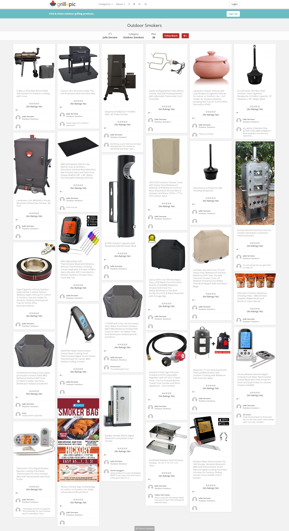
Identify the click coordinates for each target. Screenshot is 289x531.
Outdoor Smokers (30, 119)
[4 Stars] (36, 104)
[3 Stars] (34, 104)
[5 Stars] (38, 104)
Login (235, 4)
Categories (105, 4)
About (119, 4)
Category (133, 35)
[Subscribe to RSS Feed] (139, 4)
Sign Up (233, 13)
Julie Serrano (28, 116)
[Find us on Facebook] (129, 4)
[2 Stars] (32, 104)
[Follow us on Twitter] (134, 4)
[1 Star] (30, 104)
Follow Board (171, 35)
